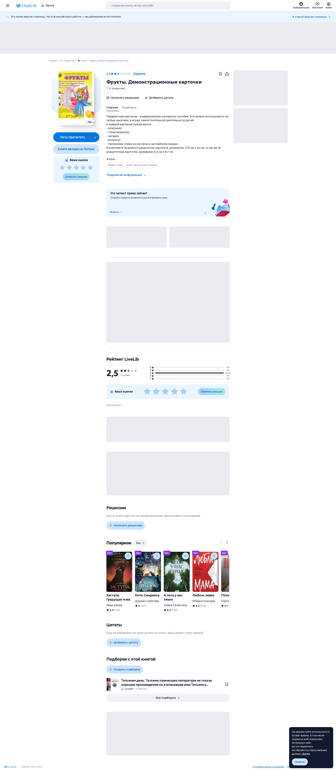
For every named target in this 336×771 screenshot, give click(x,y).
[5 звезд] (90, 167)
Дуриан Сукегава (147, 601)
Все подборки (166, 698)
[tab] (112, 108)
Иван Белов (114, 605)
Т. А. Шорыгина (115, 88)
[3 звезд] (76, 167)
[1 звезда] (62, 167)
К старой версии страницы (310, 16)
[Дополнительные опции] (95, 137)
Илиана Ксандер (203, 601)
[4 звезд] (83, 167)
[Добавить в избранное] (220, 73)
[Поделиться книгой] (227, 73)
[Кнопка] (221, 542)
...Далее (305, 753)
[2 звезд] (69, 167)
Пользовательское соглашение (268, 766)
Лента (50, 5)
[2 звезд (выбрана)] (115, 73)
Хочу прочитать (72, 137)
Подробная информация (124, 175)
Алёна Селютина (175, 605)
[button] (76, 97)
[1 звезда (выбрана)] (112, 73)
